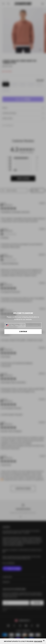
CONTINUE (23, 331)
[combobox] (15, 325)
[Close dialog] (44, 640)
